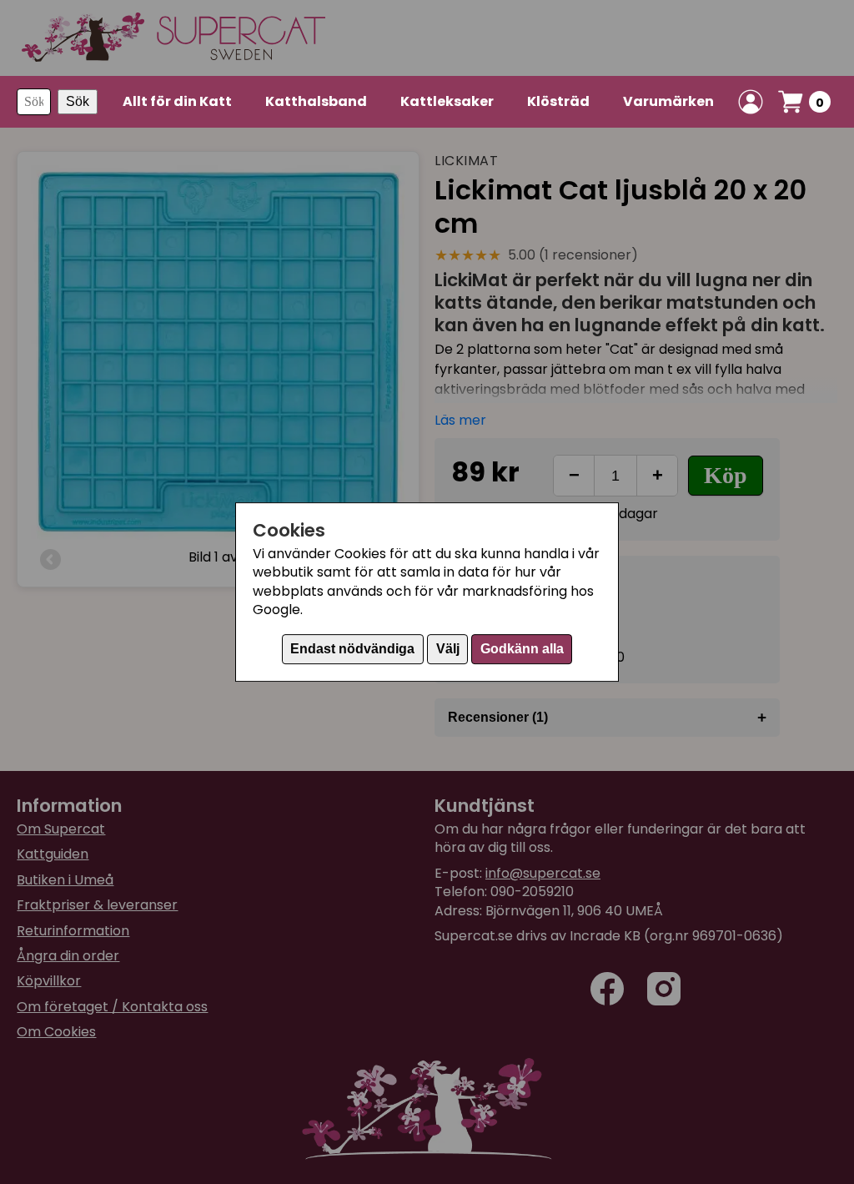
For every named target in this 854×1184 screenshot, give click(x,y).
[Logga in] (750, 101)
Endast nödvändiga (352, 649)
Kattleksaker (447, 101)
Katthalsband (316, 101)
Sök (77, 101)
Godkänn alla (522, 649)
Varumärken (668, 101)
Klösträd (558, 101)
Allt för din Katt (177, 101)
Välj (448, 649)
